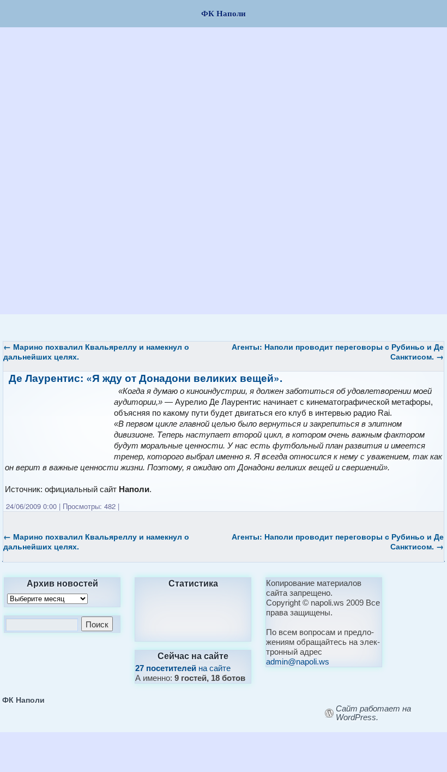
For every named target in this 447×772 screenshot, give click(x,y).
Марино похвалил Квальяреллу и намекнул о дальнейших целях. (96, 351)
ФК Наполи (23, 699)
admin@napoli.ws (297, 661)
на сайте (183, 668)
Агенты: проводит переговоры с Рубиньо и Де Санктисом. (338, 351)
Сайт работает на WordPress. (373, 713)
